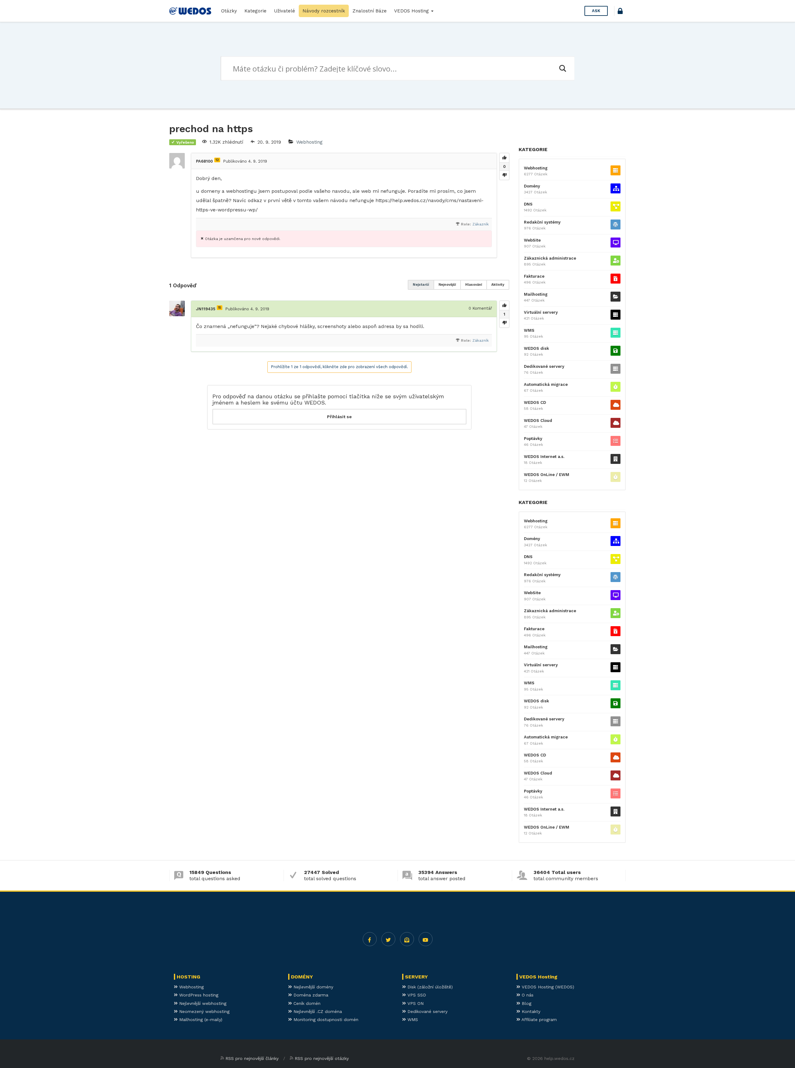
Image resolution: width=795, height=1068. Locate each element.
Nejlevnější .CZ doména (317, 1011)
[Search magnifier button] (562, 68)
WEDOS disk (536, 348)
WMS (529, 330)
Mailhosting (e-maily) (200, 1019)
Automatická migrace (546, 384)
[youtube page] (426, 939)
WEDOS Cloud (538, 420)
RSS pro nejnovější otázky (322, 1058)
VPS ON (415, 1003)
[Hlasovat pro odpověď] (504, 305)
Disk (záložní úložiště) (429, 986)
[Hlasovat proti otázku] (504, 175)
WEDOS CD (535, 402)
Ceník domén (306, 1003)
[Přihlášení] (620, 11)
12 (217, 160)
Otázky (229, 11)
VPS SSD (416, 994)
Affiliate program (538, 1019)
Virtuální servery (541, 312)
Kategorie (255, 11)
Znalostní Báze (369, 11)
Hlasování (473, 285)
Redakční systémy (542, 222)
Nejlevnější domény (312, 986)
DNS (528, 204)
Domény (532, 186)
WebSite (532, 240)
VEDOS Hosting (412, 11)
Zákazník (480, 224)
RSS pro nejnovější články (252, 1058)
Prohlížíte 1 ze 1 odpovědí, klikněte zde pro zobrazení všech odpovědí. (339, 366)
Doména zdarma (310, 994)
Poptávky (533, 438)
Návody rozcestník (323, 11)
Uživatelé (284, 11)
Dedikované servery (544, 366)
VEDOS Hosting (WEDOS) (547, 986)
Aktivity (497, 285)
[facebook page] (370, 939)
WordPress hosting (198, 994)
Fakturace (534, 276)
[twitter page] (388, 939)
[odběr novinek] (407, 939)
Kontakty (530, 1011)
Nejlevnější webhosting (202, 1003)
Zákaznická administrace (550, 258)
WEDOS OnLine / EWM (546, 474)
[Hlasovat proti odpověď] (504, 322)
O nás (527, 994)
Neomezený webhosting (203, 1011)
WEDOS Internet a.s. (544, 456)
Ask (596, 10)
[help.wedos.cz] (190, 11)
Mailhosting (535, 294)
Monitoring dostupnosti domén (325, 1019)
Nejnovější (447, 285)
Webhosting (309, 142)
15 (219, 308)
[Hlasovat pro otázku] (504, 158)
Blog (525, 1003)
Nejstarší (421, 285)
